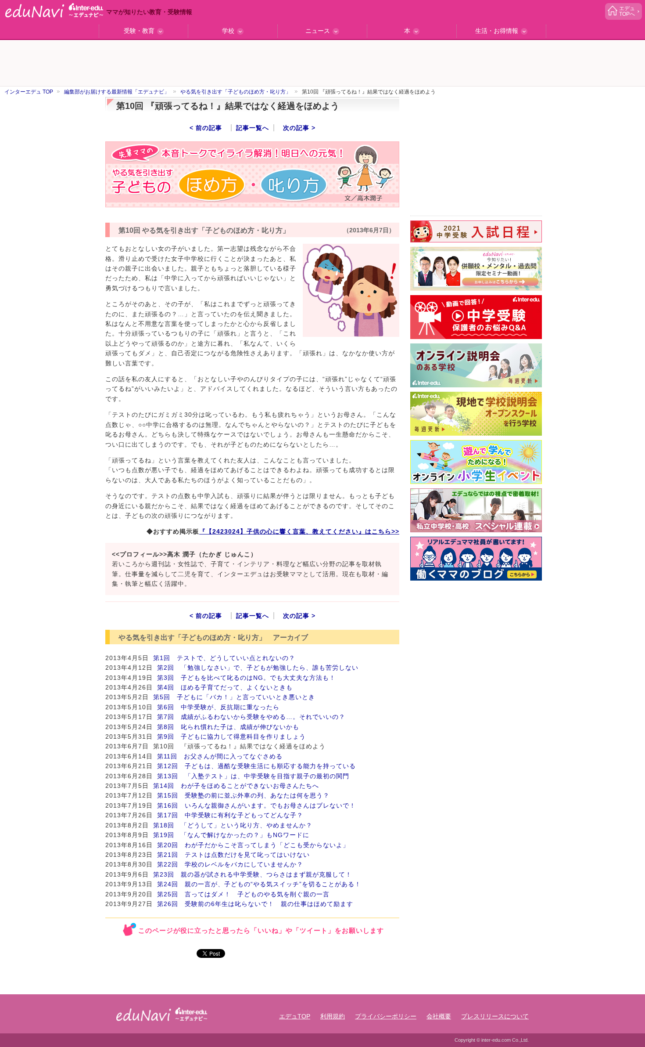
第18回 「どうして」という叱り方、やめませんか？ (232, 825)
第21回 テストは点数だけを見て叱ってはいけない (233, 854)
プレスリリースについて (495, 1016)
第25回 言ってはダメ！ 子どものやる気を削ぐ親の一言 (243, 894)
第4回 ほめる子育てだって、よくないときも (225, 687)
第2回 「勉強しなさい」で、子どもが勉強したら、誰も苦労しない (257, 667)
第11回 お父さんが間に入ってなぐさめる (220, 756)
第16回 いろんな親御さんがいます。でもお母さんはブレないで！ (256, 805)
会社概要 (438, 1016)
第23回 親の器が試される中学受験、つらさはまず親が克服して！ (252, 874)
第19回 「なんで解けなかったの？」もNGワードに (231, 834)
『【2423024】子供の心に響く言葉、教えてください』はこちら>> (299, 531)
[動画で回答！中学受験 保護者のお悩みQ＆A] (476, 317)
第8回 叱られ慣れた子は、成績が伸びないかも (228, 726)
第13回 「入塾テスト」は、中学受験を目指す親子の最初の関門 (253, 776)
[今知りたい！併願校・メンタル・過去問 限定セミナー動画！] (476, 269)
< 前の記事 (206, 127)
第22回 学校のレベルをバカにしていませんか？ (230, 864)
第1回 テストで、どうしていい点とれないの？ (224, 657)
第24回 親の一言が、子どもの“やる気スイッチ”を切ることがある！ (259, 884)
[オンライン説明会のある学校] (476, 365)
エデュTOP (294, 1016)
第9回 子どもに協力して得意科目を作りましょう (231, 736)
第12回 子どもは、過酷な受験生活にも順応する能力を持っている (256, 765)
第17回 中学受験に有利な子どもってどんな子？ (230, 815)
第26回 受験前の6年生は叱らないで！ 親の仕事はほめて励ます (255, 903)
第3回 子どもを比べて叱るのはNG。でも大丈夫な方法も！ (246, 677)
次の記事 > (299, 127)
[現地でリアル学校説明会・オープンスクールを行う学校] (476, 414)
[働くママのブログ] (476, 559)
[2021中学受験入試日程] (476, 231)
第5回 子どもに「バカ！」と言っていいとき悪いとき (234, 696)
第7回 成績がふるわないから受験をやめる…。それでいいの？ (251, 716)
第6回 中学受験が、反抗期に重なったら (218, 707)
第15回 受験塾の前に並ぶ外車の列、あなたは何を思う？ (243, 795)
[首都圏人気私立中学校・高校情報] (476, 510)
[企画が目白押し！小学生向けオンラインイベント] (476, 462)
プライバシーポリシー (385, 1016)
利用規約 (332, 1016)
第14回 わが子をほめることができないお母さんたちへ (236, 785)
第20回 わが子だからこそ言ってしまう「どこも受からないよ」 (253, 844)
